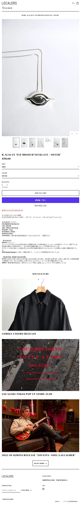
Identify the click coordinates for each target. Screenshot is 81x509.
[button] (77, 3)
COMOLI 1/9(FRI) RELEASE (19, 333)
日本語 (57, 501)
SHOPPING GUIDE (48, 480)
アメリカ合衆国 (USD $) (70, 501)
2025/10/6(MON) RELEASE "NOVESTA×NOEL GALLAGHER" (39, 455)
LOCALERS (10, 499)
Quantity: (6, 182)
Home (24, 15)
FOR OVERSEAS (61, 480)
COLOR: (4, 173)
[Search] (3, 8)
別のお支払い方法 (40, 205)
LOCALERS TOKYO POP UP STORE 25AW (27, 394)
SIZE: (3, 164)
